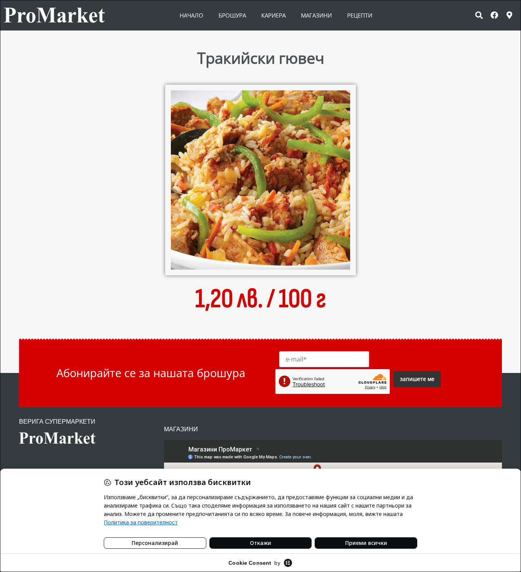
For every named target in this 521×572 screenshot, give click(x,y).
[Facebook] (494, 15)
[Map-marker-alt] (509, 15)
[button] (479, 15)
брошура (232, 15)
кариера (273, 15)
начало (191, 15)
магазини (316, 15)
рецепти (359, 15)
